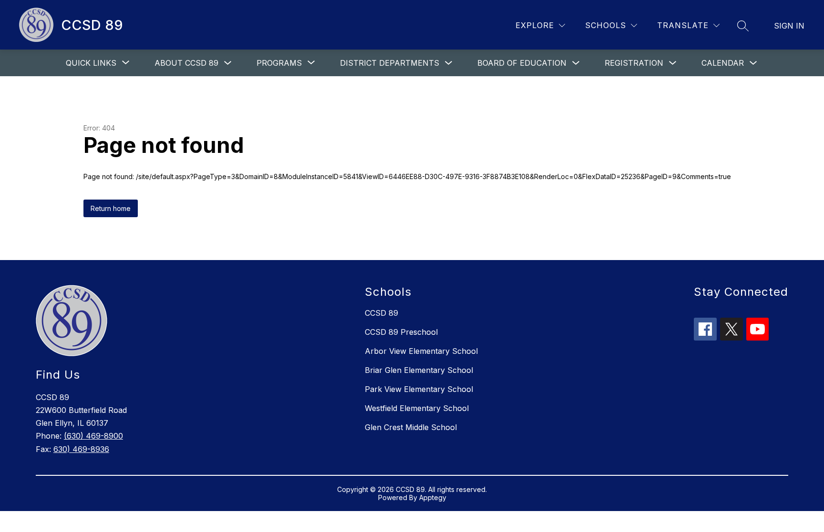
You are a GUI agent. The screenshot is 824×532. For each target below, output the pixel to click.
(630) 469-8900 (93, 436)
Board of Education (521, 63)
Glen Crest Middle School (411, 427)
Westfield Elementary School (417, 408)
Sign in (789, 25)
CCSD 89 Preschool (401, 332)
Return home (111, 208)
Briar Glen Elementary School (419, 370)
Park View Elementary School (419, 389)
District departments (389, 63)
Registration (634, 63)
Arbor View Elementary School (421, 351)
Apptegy (432, 497)
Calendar (722, 63)
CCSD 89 (381, 313)
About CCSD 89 (186, 63)
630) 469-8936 (81, 449)
